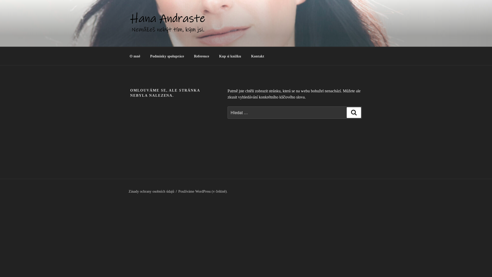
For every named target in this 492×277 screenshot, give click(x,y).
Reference (201, 56)
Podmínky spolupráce (167, 56)
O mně (135, 56)
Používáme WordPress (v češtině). (203, 191)
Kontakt (257, 56)
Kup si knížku (230, 56)
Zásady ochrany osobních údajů (151, 191)
